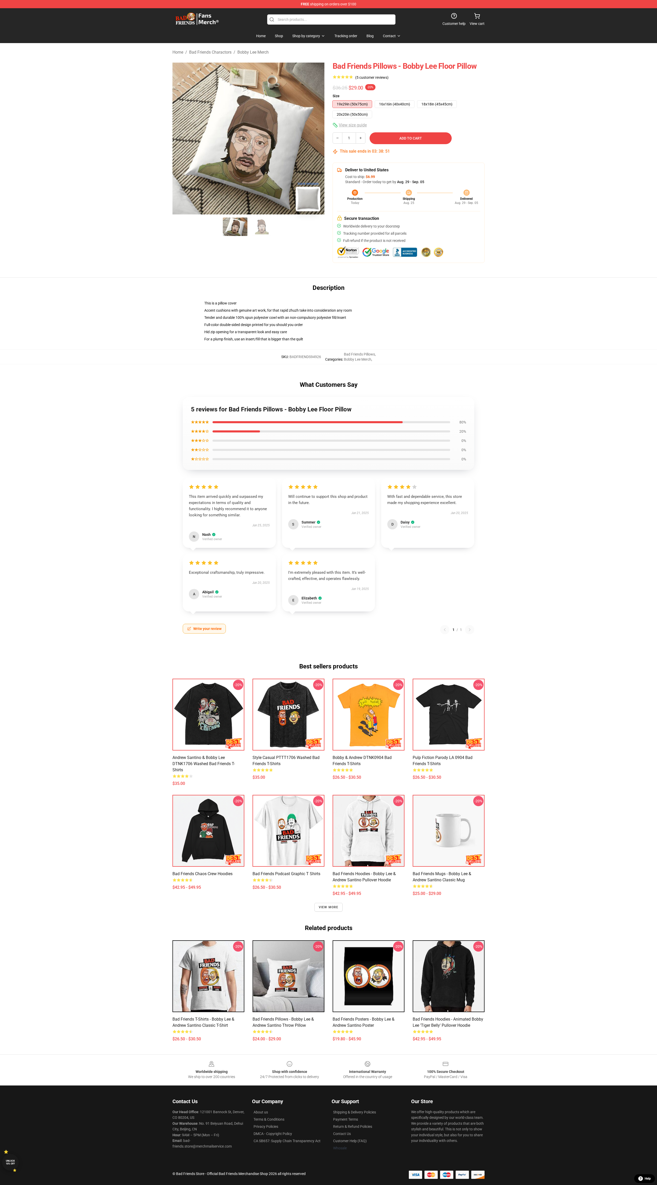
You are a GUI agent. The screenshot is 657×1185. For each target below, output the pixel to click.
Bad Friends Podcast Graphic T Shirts (286, 873)
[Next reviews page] (469, 629)
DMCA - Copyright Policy (273, 1134)
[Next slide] (316, 138)
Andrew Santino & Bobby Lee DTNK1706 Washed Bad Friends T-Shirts (203, 763)
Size (336, 96)
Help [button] (648, 1178)
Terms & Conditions (269, 1119)
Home (177, 52)
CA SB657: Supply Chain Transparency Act (287, 1141)
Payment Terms (345, 1119)
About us (261, 1112)
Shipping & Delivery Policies (354, 1112)
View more (329, 907)
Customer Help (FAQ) (350, 1141)
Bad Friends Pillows (359, 354)
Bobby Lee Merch (253, 52)
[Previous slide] (180, 138)
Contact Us (342, 1134)
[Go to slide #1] (235, 227)
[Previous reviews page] (444, 629)
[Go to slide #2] (261, 227)
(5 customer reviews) (372, 77)
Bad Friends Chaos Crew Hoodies (202, 873)
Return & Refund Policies (352, 1126)
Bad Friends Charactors (210, 52)
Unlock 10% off (10, 1162)
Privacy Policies (266, 1126)
